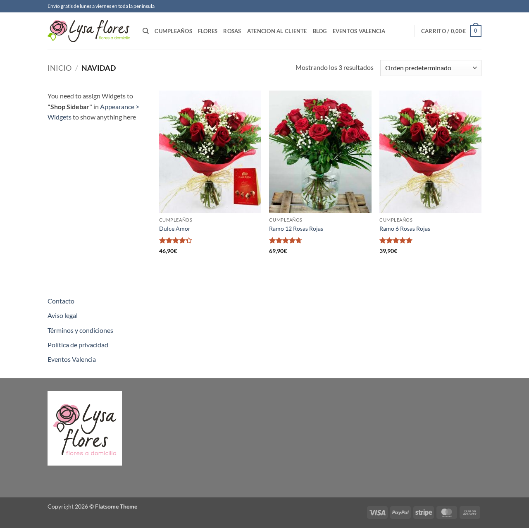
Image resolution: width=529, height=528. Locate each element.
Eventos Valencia (359, 31)
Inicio (59, 67)
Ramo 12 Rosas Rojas (296, 228)
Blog (320, 31)
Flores (208, 31)
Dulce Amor (175, 228)
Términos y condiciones (80, 330)
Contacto (61, 301)
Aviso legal (63, 315)
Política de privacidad (78, 345)
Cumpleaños (173, 31)
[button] (451, 31)
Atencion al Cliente (277, 31)
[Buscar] (146, 31)
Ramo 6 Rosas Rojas (404, 228)
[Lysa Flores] (89, 31)
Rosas (232, 31)
